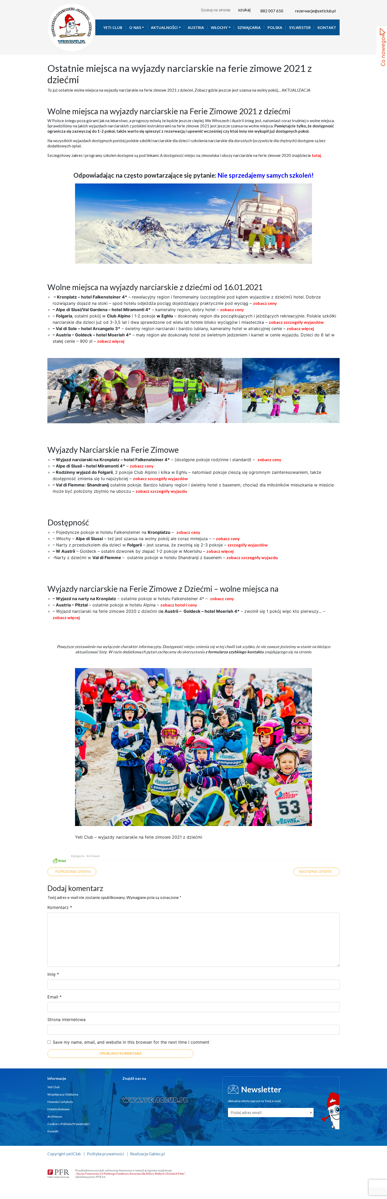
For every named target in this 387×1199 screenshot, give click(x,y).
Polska (274, 27)
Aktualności (164, 27)
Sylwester (300, 27)
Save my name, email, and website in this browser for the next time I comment (131, 1042)
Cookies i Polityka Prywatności (68, 1124)
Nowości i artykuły (60, 1102)
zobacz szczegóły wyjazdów (296, 322)
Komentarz (59, 907)
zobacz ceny (265, 303)
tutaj (316, 155)
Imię (53, 974)
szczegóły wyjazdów (247, 544)
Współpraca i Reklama (62, 1094)
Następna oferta (316, 871)
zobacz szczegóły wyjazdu (161, 491)
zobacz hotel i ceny (178, 604)
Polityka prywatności (105, 1153)
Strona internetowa (66, 1019)
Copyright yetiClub (64, 1153)
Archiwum (93, 856)
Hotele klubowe (58, 1109)
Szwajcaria (249, 27)
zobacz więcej (300, 328)
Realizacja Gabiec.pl (147, 1153)
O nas (135, 27)
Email (54, 996)
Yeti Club (112, 27)
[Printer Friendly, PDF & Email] (59, 860)
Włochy (219, 27)
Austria (196, 27)
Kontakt (326, 27)
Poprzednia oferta (72, 871)
